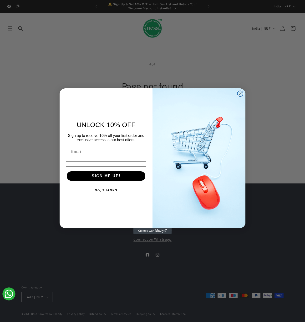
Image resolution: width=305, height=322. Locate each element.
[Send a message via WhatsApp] (8, 294)
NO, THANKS (106, 190)
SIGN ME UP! (106, 176)
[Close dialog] (240, 94)
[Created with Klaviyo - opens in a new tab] (152, 231)
